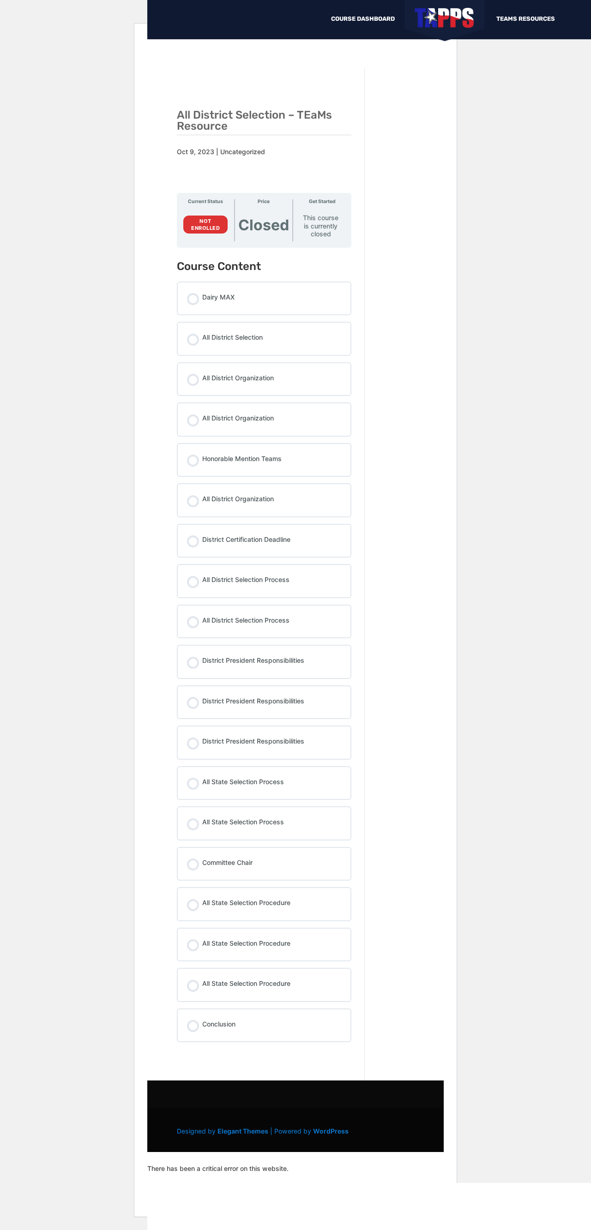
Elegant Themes (242, 1131)
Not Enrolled (205, 224)
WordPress (331, 1131)
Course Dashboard (363, 19)
